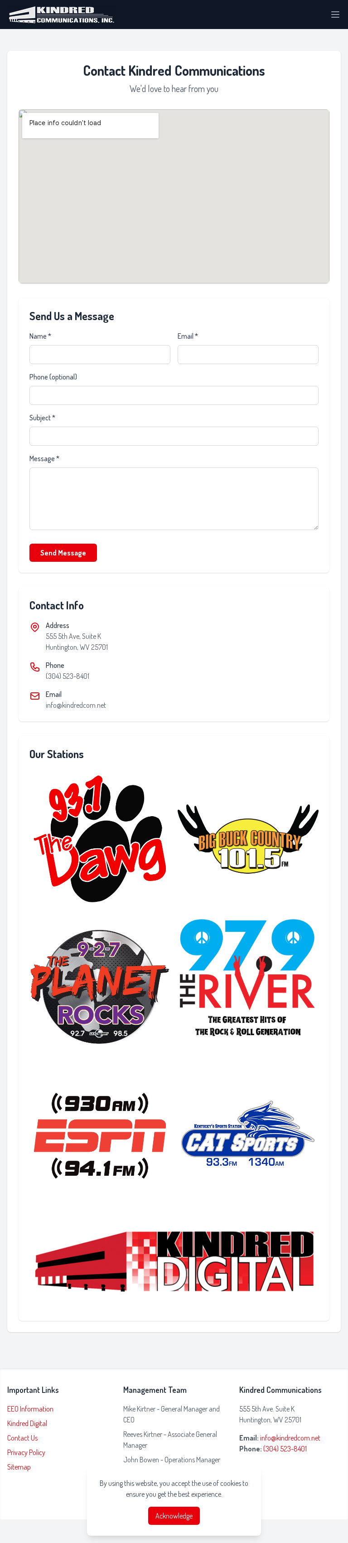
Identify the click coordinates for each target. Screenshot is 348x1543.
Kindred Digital (27, 1423)
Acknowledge (174, 1515)
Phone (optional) (53, 376)
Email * (188, 336)
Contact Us (22, 1437)
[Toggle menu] (335, 14)
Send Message (63, 552)
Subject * (42, 417)
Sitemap (19, 1466)
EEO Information (30, 1408)
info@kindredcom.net (76, 705)
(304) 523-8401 (67, 676)
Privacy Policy (26, 1452)
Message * (44, 458)
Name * (40, 336)
